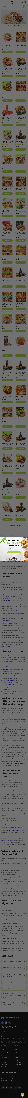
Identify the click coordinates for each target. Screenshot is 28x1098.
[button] (22, 1095)
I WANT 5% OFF (14, 552)
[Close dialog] (26, 538)
